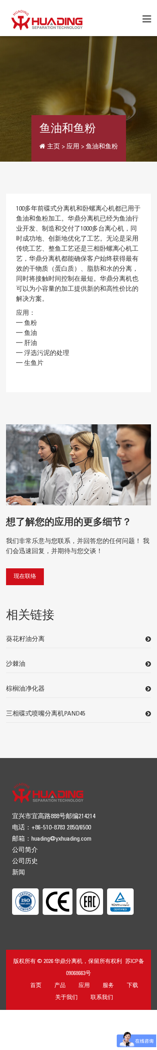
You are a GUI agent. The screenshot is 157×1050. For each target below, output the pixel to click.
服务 (108, 985)
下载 (132, 985)
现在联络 (25, 576)
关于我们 (66, 997)
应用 (84, 985)
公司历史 (25, 861)
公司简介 (25, 850)
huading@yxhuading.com (61, 839)
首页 (35, 985)
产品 (60, 985)
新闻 (18, 873)
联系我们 (102, 997)
